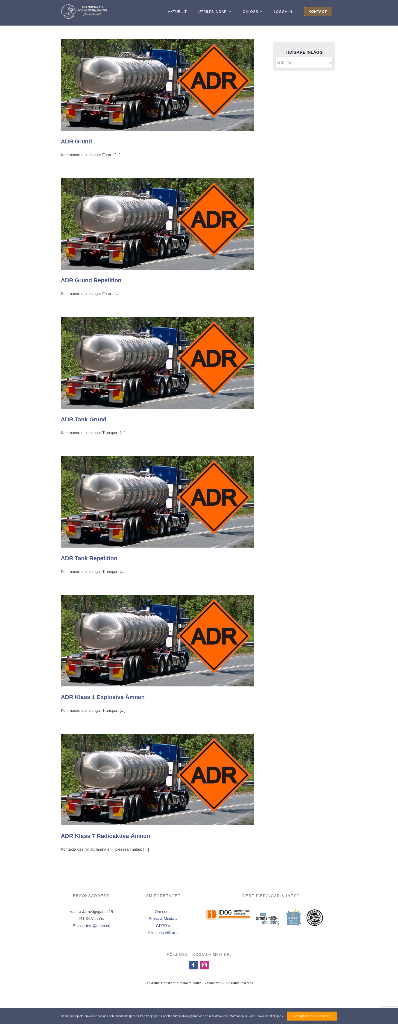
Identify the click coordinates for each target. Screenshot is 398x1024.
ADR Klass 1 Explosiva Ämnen (103, 697)
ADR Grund (76, 141)
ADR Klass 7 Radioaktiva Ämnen (105, 836)
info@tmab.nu (98, 926)
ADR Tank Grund (83, 419)
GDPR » (163, 926)
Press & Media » (163, 918)
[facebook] (193, 965)
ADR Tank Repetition (89, 558)
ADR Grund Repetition (91, 280)
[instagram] (204, 965)
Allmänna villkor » (163, 933)
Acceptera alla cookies (312, 1016)
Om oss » (163, 912)
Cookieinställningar (268, 1016)
